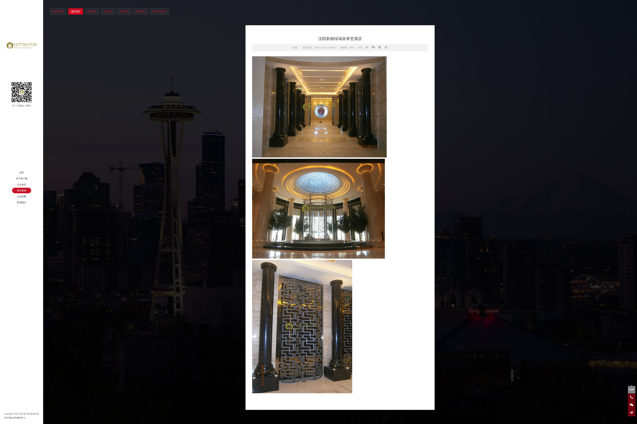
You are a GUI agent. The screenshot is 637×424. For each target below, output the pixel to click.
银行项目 (124, 11)
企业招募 (21, 196)
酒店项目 (75, 11)
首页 (21, 172)
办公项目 (108, 11)
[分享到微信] (373, 47)
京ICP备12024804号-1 (14, 418)
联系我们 (21, 202)
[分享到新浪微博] (367, 47)
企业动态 (21, 184)
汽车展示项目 (159, 11)
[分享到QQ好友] (379, 47)
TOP (631, 389)
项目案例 (21, 190)
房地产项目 (58, 11)
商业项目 (140, 11)
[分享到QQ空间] (386, 47)
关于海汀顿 (21, 178)
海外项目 (92, 11)
